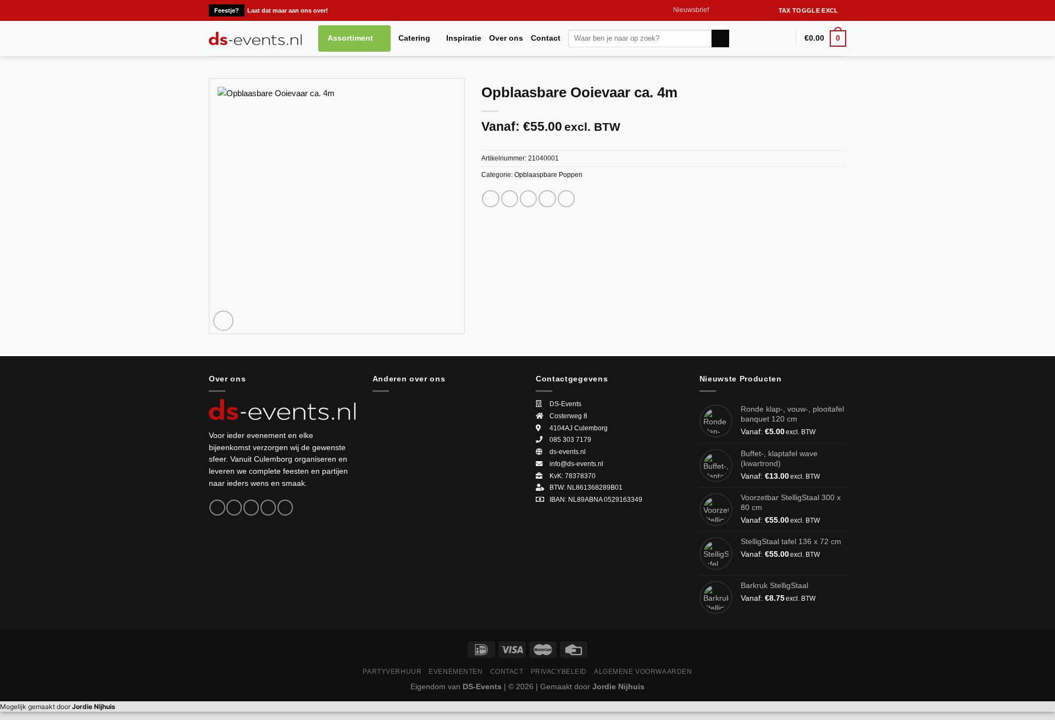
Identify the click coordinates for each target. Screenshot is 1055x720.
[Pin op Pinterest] (547, 198)
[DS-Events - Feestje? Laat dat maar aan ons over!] (255, 38)
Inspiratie (463, 38)
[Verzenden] (720, 38)
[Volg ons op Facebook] (718, 10)
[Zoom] (223, 321)
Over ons (506, 38)
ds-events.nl (567, 452)
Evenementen (455, 671)
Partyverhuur (392, 671)
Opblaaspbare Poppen (548, 175)
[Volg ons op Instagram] (728, 10)
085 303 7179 (570, 440)
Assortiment (350, 38)
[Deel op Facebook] (490, 198)
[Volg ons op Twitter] (738, 10)
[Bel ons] (758, 10)
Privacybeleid (559, 671)
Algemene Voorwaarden (643, 671)
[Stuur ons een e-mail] (748, 10)
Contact (545, 38)
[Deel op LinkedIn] (566, 198)
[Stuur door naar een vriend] (528, 198)
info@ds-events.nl (576, 464)
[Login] (782, 38)
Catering (414, 38)
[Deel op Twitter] (509, 198)
